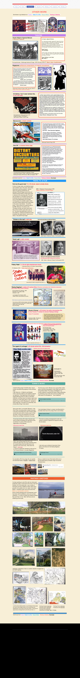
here (48, 610)
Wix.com (47, 625)
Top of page (53, 178)
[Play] (39, 400)
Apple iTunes (32, 460)
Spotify (25, 460)
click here (49, 606)
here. (55, 610)
